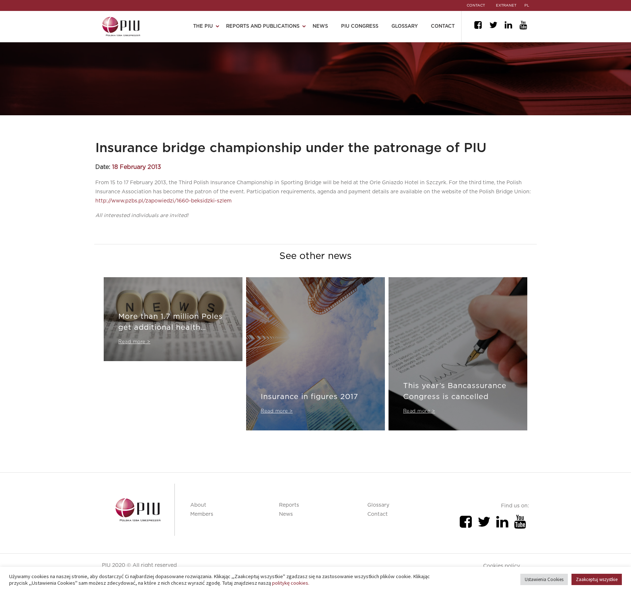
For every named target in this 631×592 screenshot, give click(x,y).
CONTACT (476, 5)
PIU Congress (359, 26)
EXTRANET (506, 5)
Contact (443, 26)
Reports (289, 505)
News (320, 26)
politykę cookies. (290, 583)
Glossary (404, 26)
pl (526, 5)
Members (201, 514)
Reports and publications (262, 26)
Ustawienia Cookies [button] (544, 579)
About (198, 505)
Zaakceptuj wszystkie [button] (596, 579)
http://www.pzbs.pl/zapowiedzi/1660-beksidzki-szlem (163, 201)
